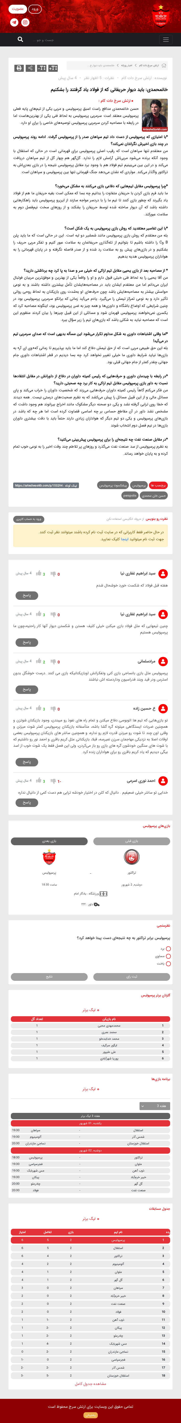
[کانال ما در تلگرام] (14, 22)
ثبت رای (131, 976)
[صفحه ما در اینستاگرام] (25, 22)
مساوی (160, 956)
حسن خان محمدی (154, 495)
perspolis (129, 495)
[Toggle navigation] (166, 39)
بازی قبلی (131, 841)
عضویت (18, 9)
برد (162, 948)
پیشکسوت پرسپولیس (113, 485)
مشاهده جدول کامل (90, 1384)
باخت (161, 963)
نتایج (49, 976)
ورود (35, 9)
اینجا (124, 539)
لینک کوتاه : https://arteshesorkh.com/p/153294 (46, 485)
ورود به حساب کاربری (28, 519)
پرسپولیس (139, 485)
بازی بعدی (49, 841)
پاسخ (27, 595)
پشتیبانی (91, 1415)
